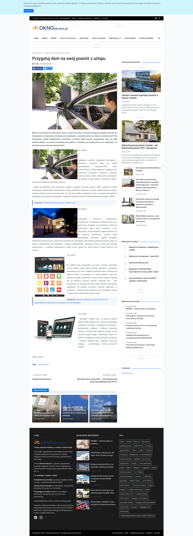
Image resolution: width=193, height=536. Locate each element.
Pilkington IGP (145, 507)
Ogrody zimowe (146, 38)
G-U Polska (139, 472)
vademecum (44, 364)
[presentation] (33, 409)
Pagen (150, 485)
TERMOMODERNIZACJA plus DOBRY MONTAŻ (137, 516)
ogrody (136, 459)
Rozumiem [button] (29, 11)
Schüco (138, 476)
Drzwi (44, 38)
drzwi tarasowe (125, 472)
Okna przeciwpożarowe (138, 263)
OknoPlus (147, 476)
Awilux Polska (135, 481)
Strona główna (65, 18)
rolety (141, 450)
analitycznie (134, 454)
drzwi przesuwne (126, 476)
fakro (129, 468)
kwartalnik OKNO (126, 502)
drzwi (129, 441)
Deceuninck (124, 498)
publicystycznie (125, 446)
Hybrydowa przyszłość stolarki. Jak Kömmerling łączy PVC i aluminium (140, 146)
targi (121, 468)
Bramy (54, 38)
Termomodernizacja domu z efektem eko (59, 203)
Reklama (97, 18)
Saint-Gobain (124, 485)
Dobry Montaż (141, 494)
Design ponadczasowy (41, 379)
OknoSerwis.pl (127, 373)
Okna (36, 38)
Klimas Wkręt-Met (126, 494)
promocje (146, 459)
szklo (134, 450)
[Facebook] (36, 518)
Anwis (154, 468)
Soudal (134, 507)
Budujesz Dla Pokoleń (140, 498)
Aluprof (136, 468)
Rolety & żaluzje (68, 38)
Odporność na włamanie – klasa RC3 (144, 256)
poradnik (123, 481)
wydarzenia (124, 463)
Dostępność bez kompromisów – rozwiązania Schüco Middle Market (103, 478)
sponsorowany (125, 459)
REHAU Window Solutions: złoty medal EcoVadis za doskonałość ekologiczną (148, 218)
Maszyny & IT (115, 38)
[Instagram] (41, 518)
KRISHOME (124, 507)
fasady (134, 463)
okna (122, 441)
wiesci (136, 441)
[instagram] (159, 18)
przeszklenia (147, 481)
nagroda (146, 468)
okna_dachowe (145, 463)
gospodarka (124, 450)
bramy (149, 446)
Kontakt (105, 18)
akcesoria (145, 441)
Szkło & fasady (99, 38)
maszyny (123, 454)
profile (149, 450)
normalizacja (146, 454)
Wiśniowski (124, 511)
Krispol (122, 489)
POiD (147, 489)
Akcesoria (84, 38)
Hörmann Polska (139, 485)
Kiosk (74, 18)
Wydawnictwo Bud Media (145, 502)
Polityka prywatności (85, 18)
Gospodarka (130, 38)
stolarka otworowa (135, 489)
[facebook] (156, 18)
